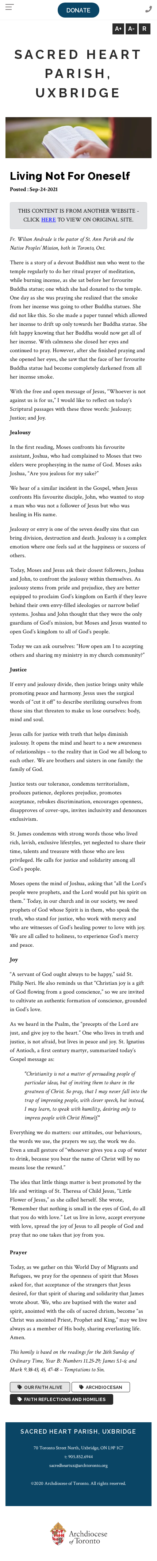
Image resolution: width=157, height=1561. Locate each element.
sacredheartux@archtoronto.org (78, 1465)
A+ (118, 28)
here (48, 220)
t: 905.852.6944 (79, 1457)
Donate (78, 10)
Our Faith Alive (42, 1387)
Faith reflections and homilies (64, 1399)
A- (131, 28)
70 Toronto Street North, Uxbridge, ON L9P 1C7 (78, 1448)
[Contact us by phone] (148, 9)
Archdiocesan (103, 1387)
